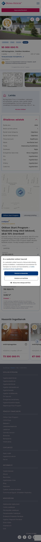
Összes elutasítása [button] (21, 278)
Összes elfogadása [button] (21, 273)
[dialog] (20, 271)
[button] (20, 283)
